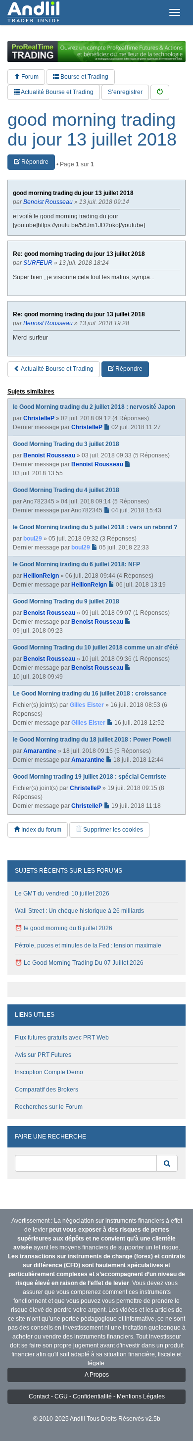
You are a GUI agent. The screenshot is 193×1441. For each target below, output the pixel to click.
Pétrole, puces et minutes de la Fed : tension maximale (88, 945)
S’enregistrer (125, 92)
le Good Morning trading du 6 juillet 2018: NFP (76, 564)
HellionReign (41, 575)
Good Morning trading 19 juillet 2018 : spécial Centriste (89, 776)
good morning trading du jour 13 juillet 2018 (92, 129)
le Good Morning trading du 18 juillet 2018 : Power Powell (92, 739)
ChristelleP (38, 418)
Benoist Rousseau (49, 455)
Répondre (34, 161)
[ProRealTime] (96, 51)
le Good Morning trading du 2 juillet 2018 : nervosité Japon (94, 406)
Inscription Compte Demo (49, 1072)
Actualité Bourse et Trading (57, 92)
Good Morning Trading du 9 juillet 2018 (66, 601)
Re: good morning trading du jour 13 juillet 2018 (79, 254)
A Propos (97, 1374)
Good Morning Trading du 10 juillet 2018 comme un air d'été (95, 647)
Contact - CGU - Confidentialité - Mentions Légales (97, 1396)
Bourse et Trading (83, 76)
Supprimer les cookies (112, 829)
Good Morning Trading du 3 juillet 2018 (66, 444)
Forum (29, 76)
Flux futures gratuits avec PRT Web (62, 1037)
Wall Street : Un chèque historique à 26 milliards (79, 910)
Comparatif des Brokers (46, 1089)
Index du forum (40, 829)
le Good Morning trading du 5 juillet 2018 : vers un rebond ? (95, 527)
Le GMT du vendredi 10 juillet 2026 (62, 893)
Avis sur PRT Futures (43, 1054)
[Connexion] (159, 92)
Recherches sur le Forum (49, 1106)
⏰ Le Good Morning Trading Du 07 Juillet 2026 (79, 962)
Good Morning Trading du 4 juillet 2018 (66, 490)
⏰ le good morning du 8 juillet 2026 (63, 928)
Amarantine (39, 750)
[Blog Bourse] (33, 12)
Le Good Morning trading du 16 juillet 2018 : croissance (90, 693)
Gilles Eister (87, 704)
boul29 (32, 538)
